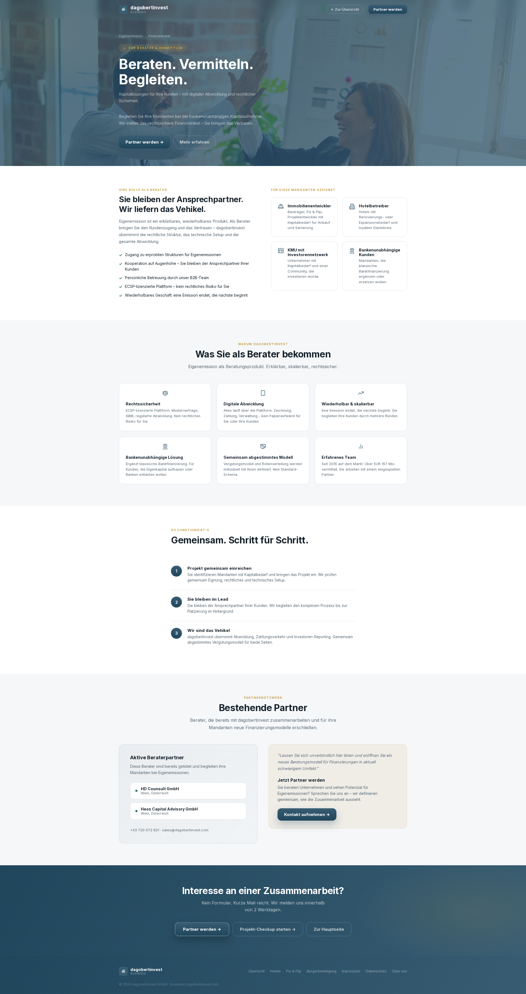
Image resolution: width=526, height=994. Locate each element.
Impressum (351, 971)
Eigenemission (131, 36)
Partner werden (387, 9)
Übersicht (256, 971)
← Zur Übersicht (345, 9)
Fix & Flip (293, 971)
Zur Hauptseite (329, 929)
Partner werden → (144, 142)
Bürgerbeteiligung (321, 971)
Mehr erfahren (194, 142)
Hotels (275, 971)
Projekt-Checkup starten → (268, 929)
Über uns (399, 971)
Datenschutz (376, 971)
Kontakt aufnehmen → (307, 814)
